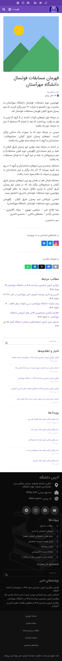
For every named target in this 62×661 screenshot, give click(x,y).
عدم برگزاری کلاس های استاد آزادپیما (46, 460)
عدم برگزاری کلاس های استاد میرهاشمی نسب (43, 450)
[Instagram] (23, 2)
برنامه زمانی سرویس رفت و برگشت (37, 557)
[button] (14, 9)
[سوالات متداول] (56, 526)
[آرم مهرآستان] (53, 9)
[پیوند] (46, 3)
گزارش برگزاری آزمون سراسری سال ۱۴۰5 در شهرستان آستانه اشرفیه (35, 357)
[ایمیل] (54, 510)
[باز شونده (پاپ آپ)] (35, 3)
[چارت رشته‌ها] (56, 546)
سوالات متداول (46, 526)
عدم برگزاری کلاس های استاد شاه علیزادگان (44, 440)
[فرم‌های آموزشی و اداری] (56, 531)
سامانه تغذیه (31, 623)
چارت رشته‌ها (47, 546)
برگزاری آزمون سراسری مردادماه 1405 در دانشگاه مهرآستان (38, 378)
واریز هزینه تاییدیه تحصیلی (40, 541)
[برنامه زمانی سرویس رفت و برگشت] (56, 557)
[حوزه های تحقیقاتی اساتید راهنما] (56, 536)
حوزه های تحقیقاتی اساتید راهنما (38, 536)
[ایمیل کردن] (55, 267)
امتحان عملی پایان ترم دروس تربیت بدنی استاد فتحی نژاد (38, 399)
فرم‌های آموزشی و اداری (42, 531)
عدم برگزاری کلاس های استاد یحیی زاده (45, 429)
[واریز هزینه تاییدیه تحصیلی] (56, 541)
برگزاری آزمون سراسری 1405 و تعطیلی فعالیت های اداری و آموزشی (35, 388)
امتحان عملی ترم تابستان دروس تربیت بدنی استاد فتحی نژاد (37, 367)
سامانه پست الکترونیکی (42, 551)
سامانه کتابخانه (31, 637)
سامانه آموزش (31, 616)
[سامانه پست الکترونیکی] (56, 551)
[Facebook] (28, 2)
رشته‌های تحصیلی (31, 645)
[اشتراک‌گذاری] (48, 267)
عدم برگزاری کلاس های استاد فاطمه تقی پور (43, 419)
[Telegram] (17, 2)
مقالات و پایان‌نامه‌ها (31, 630)
